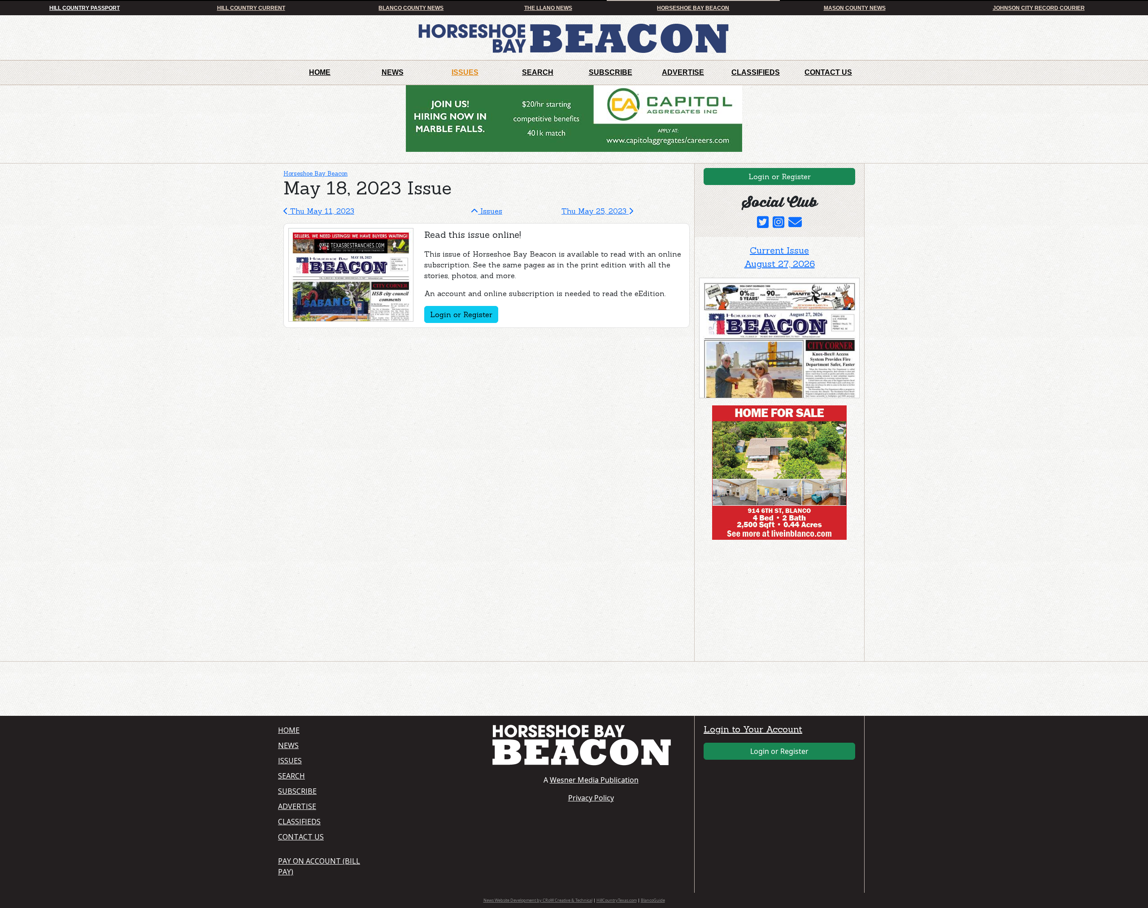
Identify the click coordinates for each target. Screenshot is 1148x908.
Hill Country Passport (84, 8)
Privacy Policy (591, 798)
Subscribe (610, 72)
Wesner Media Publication (594, 780)
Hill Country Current (251, 8)
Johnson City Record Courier (1039, 8)
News (393, 72)
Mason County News (855, 8)
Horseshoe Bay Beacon (693, 8)
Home (319, 72)
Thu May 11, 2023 (321, 211)
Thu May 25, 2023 (595, 211)
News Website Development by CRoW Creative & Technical (537, 900)
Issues (465, 72)
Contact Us (828, 72)
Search (537, 72)
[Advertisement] (766, 602)
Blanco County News (411, 8)
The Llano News (548, 8)
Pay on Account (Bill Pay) (319, 866)
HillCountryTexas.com (616, 900)
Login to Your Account (753, 729)
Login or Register (461, 314)
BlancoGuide (653, 900)
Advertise (683, 72)
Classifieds (755, 72)
